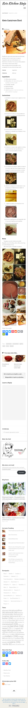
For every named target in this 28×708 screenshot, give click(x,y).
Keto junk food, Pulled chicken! (16, 543)
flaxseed (14, 632)
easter (13, 628)
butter (7, 618)
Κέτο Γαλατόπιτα (13, 534)
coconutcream (10, 622)
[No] (26, 702)
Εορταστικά (14, 582)
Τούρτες (6, 601)
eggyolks (6, 632)
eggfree (19, 628)
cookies (21, 624)
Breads (10, 573)
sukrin (14, 642)
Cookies (17, 573)
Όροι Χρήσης (7, 676)
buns (23, 616)
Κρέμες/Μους (12, 587)
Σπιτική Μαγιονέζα (13, 538)
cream (6, 626)
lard (4, 346)
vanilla (7, 644)
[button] (8, 256)
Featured (13, 576)
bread (19, 614)
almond (7, 610)
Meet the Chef (7, 670)
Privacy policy (15, 705)
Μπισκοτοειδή (7, 590)
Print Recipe (6, 29)
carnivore (8, 343)
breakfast (7, 616)
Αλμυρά (5, 582)
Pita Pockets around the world (16, 530)
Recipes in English (19, 579)
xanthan (20, 644)
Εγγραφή (21, 472)
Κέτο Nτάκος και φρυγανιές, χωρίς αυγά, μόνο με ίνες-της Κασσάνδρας (16, 560)
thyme (11, 346)
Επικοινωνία (7, 673)
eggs (6, 630)
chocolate (13, 620)
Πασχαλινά (6, 592)
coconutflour (20, 622)
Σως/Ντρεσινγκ (14, 598)
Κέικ (5, 587)
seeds (4, 640)
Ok (10, 705)
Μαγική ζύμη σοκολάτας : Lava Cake (18, 366)
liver (7, 346)
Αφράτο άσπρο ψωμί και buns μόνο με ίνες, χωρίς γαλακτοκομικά (16, 554)
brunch (17, 616)
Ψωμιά (5, 603)
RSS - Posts (7, 684)
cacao (16, 618)
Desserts (6, 576)
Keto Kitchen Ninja (14, 3)
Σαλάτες (18, 595)
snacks (5, 642)
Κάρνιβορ (5, 13)
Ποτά (13, 592)
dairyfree (16, 626)
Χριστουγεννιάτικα (15, 601)
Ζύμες (14, 584)
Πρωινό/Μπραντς (8, 595)
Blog (5, 573)
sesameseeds (19, 640)
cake (21, 619)
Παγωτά (16, 590)
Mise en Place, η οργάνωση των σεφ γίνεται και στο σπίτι (13, 519)
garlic (21, 343)
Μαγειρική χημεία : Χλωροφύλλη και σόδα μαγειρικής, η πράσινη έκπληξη (13, 498)
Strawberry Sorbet (5, 365)
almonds (11, 612)
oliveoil (13, 638)
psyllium (19, 638)
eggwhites (15, 631)
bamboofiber (10, 614)
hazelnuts (8, 634)
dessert (6, 628)
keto (15, 634)
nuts (7, 638)
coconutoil (15, 343)
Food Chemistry (8, 579)
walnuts (14, 644)
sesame (10, 640)
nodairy (11, 636)
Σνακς (5, 598)
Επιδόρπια (6, 584)
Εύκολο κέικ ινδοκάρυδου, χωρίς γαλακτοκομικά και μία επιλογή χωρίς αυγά (17, 548)
